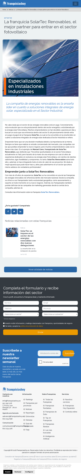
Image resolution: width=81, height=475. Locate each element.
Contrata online (71, 412)
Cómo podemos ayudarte (66, 456)
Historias (29, 420)
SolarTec (45, 192)
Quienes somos (28, 456)
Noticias (29, 409)
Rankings (29, 400)
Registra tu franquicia (21, 459)
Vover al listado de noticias (40, 269)
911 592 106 (7, 403)
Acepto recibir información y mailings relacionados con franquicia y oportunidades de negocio (38, 323)
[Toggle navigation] (75, 4)
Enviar (40, 332)
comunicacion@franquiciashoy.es (16, 426)
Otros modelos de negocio (57, 459)
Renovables (54, 192)
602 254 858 (7, 419)
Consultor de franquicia (13, 456)
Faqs (27, 430)
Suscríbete (69, 353)
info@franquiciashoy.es (12, 401)
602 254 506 (7, 429)
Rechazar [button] (18, 472)
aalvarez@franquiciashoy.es (13, 416)
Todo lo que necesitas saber (45, 456)
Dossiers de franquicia (38, 459)
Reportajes (30, 413)
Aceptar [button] (8, 472)
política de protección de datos (31, 326)
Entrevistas (30, 416)
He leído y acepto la (24, 326)
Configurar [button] (29, 472)
